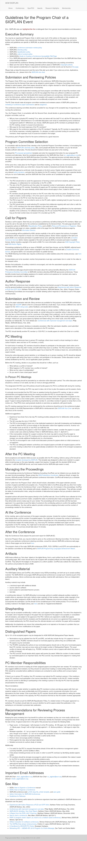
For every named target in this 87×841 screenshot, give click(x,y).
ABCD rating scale (22, 307)
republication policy (23, 52)
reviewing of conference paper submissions (19, 104)
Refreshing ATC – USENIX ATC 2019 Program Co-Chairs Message (32, 828)
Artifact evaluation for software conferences (24, 822)
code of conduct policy (24, 54)
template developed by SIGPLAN (26, 460)
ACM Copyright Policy (72, 242)
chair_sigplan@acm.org (24, 776)
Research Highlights (52, 8)
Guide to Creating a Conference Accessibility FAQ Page (38, 56)
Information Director (28, 230)
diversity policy (22, 50)
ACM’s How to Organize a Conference (22, 790)
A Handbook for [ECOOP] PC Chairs (22, 826)
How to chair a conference (18, 815)
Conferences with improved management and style (55, 321)
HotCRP (18, 305)
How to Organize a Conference (24, 787)
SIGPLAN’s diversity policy (26, 148)
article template (44, 792)
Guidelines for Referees (17, 796)
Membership (66, 8)
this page (75, 67)
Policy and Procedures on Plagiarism (64, 226)
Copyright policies (67, 65)
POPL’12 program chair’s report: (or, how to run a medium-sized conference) (35, 817)
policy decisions (19, 172)
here (79, 254)
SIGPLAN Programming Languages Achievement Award (56, 548)
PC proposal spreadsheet (23, 153)
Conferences (20, 8)
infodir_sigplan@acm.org (19, 779)
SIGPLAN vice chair (38, 72)
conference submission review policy (29, 47)
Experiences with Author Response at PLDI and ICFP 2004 (29, 805)
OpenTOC (30, 8)
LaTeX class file (33, 792)
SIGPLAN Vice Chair (65, 408)
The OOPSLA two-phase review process (23, 824)
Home (10, 8)
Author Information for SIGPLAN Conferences (25, 794)
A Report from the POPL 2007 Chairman (23, 813)
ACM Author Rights (14, 244)
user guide (56, 792)
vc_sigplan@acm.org (71, 155)
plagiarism (43, 104)
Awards (39, 8)
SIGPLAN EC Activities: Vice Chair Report (23, 811)
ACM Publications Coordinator (48, 475)
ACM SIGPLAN (11, 2)
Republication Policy (35, 226)
